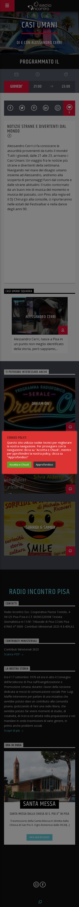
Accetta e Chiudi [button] (19, 464)
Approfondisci (44, 464)
